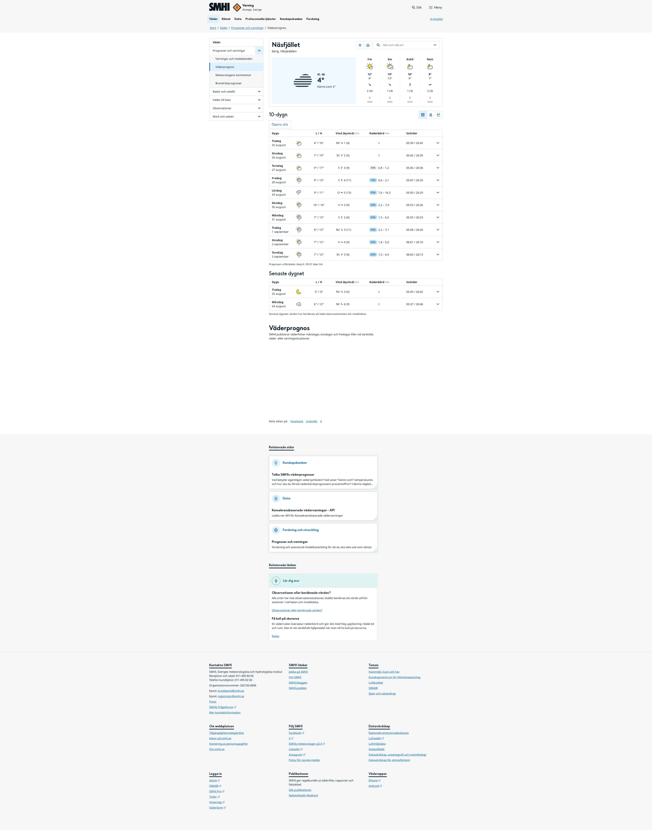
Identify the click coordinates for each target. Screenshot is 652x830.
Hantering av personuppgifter (228, 744)
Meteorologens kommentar (233, 75)
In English (436, 19)
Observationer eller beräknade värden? (297, 610)
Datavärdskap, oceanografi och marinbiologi (397, 754)
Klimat (226, 19)
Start (213, 28)
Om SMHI (295, 677)
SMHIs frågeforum (239, 707)
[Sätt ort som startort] (368, 45)
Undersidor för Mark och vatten (259, 116)
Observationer (222, 108)
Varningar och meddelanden (233, 59)
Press (212, 701)
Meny (438, 7)
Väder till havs (222, 100)
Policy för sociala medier (304, 760)
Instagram (314, 754)
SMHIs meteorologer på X (323, 744)
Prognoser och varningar (247, 28)
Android (392, 786)
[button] (416, 7)
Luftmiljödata (377, 744)
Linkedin (312, 749)
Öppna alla (280, 124)
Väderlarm (234, 807)
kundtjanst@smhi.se (231, 691)
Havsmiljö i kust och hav (384, 672)
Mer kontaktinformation (225, 712)
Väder (213, 19)
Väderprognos (224, 67)
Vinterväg (233, 802)
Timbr (231, 797)
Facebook (297, 421)
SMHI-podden (298, 688)
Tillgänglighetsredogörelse (226, 733)
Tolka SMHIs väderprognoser (293, 475)
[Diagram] (439, 115)
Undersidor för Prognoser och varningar (259, 51)
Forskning (312, 19)
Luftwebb (393, 738)
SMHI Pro (233, 791)
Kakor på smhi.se (220, 738)
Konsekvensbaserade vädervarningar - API (303, 510)
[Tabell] (423, 115)
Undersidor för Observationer (259, 108)
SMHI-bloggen (298, 682)
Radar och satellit (224, 91)
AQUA (231, 780)
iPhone (391, 780)
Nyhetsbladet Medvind (303, 795)
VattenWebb (377, 749)
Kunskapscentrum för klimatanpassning (394, 677)
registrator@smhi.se (231, 696)
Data (237, 19)
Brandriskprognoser (228, 83)
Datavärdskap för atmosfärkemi (389, 760)
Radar (275, 636)
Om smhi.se (216, 749)
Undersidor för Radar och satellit (259, 91)
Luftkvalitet (376, 682)
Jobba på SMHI (298, 672)
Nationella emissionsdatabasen (389, 733)
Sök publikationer (300, 790)
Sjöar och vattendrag (382, 693)
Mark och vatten (223, 116)
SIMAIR (373, 688)
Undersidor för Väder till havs (259, 100)
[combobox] (407, 45)
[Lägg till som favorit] (360, 45)
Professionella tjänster (261, 19)
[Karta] (431, 115)
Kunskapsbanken (291, 19)
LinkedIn (312, 421)
